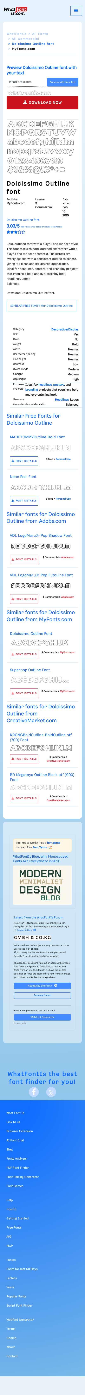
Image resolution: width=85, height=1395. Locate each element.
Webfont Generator (42, 1017)
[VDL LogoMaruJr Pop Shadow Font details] (41, 546)
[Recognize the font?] (42, 937)
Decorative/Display (65, 329)
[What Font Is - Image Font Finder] (15, 11)
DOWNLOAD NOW (44, 103)
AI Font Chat (15, 1140)
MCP (9, 1246)
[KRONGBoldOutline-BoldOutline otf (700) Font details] (41, 748)
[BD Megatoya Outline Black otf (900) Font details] (41, 787)
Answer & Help (24, 930)
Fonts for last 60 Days (22, 1269)
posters (58, 384)
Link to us (13, 1122)
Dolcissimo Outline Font (31, 634)
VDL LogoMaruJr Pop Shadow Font (41, 536)
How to (11, 1209)
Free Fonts (13, 1227)
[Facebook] (34, 1092)
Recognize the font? (40, 985)
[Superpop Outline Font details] (41, 680)
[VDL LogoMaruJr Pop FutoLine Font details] (41, 585)
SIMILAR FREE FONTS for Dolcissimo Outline (41, 306)
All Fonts (40, 34)
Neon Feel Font (23, 477)
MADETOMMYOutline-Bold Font (37, 437)
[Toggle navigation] (76, 11)
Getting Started (17, 1218)
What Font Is (15, 1113)
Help (9, 1200)
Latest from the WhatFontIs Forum (38, 917)
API (8, 1237)
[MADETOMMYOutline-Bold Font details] (41, 447)
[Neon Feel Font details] (41, 487)
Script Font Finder (19, 1305)
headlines (45, 384)
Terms (10, 1329)
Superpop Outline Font (30, 670)
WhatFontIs (17, 34)
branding (31, 389)
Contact (12, 1356)
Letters (11, 1278)
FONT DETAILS (26, 461)
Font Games (14, 1186)
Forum (11, 1260)
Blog (9, 1149)
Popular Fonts (16, 1296)
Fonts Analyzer (16, 1158)
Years (10, 1287)
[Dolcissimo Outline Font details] (41, 642)
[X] (51, 1092)
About (10, 1347)
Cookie (11, 1338)
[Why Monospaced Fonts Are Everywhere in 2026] (42, 885)
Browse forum (42, 995)
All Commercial (25, 39)
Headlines (62, 399)
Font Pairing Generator (22, 1177)
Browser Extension (19, 1131)
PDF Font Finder (17, 1168)
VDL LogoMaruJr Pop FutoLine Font (41, 575)
